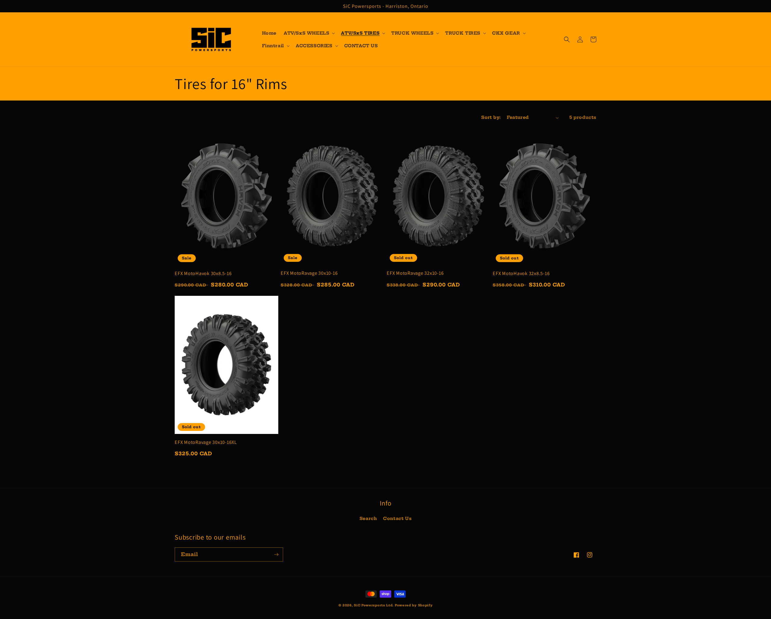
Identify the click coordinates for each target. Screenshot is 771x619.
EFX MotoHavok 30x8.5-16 (203, 273)
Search (368, 518)
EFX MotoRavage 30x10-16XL (206, 442)
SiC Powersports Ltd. (374, 605)
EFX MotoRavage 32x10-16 (415, 273)
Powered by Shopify (414, 605)
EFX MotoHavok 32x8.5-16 (521, 273)
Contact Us (397, 518)
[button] (308, 33)
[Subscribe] (276, 554)
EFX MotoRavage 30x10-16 (309, 273)
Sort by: (491, 117)
